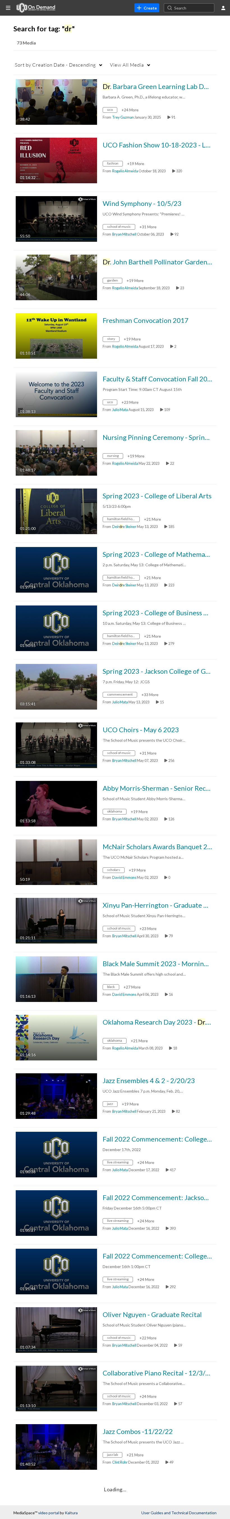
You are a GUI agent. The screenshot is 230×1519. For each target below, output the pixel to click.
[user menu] (223, 7)
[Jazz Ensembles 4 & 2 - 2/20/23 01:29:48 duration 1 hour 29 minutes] (56, 1095)
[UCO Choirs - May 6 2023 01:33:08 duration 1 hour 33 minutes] (56, 744)
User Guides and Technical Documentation (179, 1512)
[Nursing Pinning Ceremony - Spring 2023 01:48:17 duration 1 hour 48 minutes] (56, 452)
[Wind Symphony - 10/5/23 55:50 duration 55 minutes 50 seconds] (56, 218)
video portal (48, 1512)
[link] (146, 7)
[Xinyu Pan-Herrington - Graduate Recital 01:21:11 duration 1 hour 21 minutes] (56, 920)
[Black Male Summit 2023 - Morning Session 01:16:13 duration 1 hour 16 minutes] (56, 978)
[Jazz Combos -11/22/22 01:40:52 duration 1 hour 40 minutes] (56, 1446)
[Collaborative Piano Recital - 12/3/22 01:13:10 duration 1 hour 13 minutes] (56, 1388)
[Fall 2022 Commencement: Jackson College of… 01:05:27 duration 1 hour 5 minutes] (56, 1212)
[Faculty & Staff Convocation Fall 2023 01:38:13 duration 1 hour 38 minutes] (56, 393)
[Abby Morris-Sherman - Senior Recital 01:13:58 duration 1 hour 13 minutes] (56, 803)
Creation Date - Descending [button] (55, 65)
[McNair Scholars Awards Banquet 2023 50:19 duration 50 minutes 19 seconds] (56, 861)
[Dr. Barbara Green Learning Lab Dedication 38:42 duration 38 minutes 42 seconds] (56, 101)
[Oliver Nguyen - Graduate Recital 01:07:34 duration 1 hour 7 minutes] (56, 1329)
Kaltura (71, 1512)
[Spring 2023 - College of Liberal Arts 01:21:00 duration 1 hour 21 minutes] (56, 510)
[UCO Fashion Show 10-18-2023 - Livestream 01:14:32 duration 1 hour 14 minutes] (56, 160)
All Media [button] (127, 65)
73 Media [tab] (26, 42)
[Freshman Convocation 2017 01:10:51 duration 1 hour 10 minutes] (56, 335)
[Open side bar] (8, 7)
